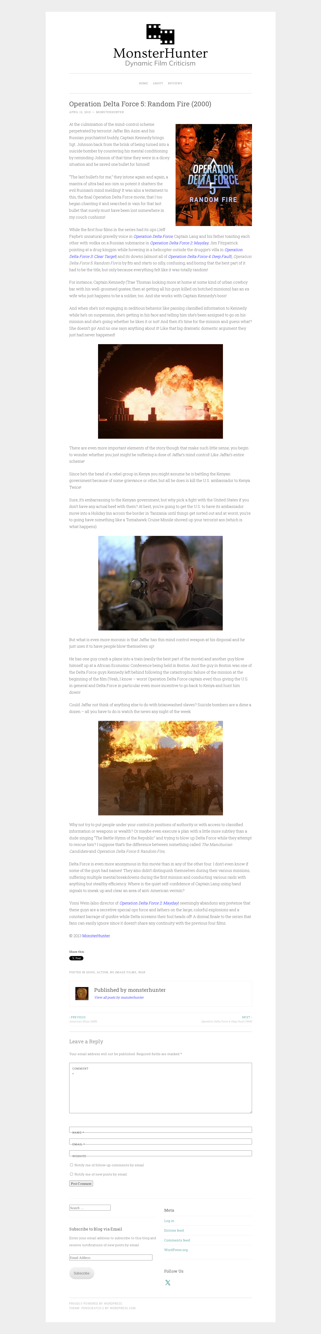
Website (79, 1156)
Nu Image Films (123, 972)
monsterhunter (110, 112)
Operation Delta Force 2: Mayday (179, 242)
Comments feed (177, 1240)
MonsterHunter (96, 935)
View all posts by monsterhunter (119, 997)
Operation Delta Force (153, 236)
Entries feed (174, 1230)
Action (102, 972)
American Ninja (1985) (83, 1019)
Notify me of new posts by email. (101, 1174)
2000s (90, 972)
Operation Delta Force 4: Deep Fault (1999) (226, 1019)
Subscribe (82, 1273)
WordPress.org (176, 1250)
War (141, 972)
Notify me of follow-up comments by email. (109, 1165)
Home (143, 83)
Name (78, 1132)
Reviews (175, 83)
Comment (80, 1071)
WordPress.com (123, 1308)
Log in (169, 1220)
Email (78, 1144)
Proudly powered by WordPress (95, 1303)
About (158, 83)
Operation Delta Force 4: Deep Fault (199, 256)
